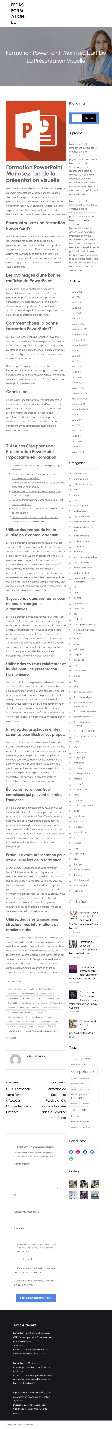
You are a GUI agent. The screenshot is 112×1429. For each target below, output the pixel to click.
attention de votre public (40, 989)
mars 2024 (77, 441)
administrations (81, 473)
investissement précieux (42, 1017)
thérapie (78, 864)
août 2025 (77, 350)
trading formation (82, 869)
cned (76, 592)
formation (39, 1012)
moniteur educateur (83, 805)
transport (78, 875)
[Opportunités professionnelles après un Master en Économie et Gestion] (73, 969)
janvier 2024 (78, 452)
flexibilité (86, 1103)
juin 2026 (76, 297)
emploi (77, 654)
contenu (38, 998)
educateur (79, 649)
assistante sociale (82, 541)
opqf (76, 811)
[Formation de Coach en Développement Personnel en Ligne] (73, 944)
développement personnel (80, 1089)
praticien (78, 827)
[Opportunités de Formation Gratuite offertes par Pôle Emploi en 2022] (73, 1024)
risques (77, 843)
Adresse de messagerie (27, 1211)
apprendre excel (82, 516)
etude (77, 676)
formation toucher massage (83, 724)
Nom (17, 1195)
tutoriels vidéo (14, 1031)
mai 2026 (76, 302)
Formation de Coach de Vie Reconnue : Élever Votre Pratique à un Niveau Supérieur (83, 1000)
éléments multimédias (29, 1008)
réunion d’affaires (46, 1026)
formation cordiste (83, 692)
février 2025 (78, 382)
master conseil (81, 789)
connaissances (77, 1083)
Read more (39, 1353)
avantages (74, 1059)
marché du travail (80, 1121)
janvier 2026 (78, 324)
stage (77, 859)
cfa (75, 587)
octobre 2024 (78, 404)
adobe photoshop (83, 484)
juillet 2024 (77, 420)
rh (75, 837)
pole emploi (80, 821)
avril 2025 (76, 372)
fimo (76, 681)
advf (76, 489)
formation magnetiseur (85, 711)
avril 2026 (76, 308)
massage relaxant (82, 773)
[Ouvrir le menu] (55, 14)
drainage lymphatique (84, 624)
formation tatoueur (83, 716)
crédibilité (12, 1003)
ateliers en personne (16, 989)
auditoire (12, 994)
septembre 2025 (80, 345)
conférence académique (18, 998)
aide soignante (81, 505)
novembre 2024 (79, 398)
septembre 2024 (80, 409)
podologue (79, 816)
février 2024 (78, 446)
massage (78, 768)
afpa (76, 495)
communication (27, 994)
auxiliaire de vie (81, 562)
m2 (75, 747)
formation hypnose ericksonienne (83, 704)
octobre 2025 (78, 340)
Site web (19, 1228)
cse (75, 614)
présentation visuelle (49, 1021)
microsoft (78, 800)
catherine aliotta (82, 573)
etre (76, 665)
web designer (81, 885)
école (76, 644)
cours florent (80, 608)
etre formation (81, 670)
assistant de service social (83, 529)
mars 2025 (77, 377)
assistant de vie (81, 535)
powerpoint (30, 1021)
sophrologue (80, 853)
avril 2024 (76, 436)
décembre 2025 (79, 329)
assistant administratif (84, 521)
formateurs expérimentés (19, 1012)
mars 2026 (77, 313)
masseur (78, 778)
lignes (77, 741)
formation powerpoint (17, 1017)
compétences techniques (80, 1078)
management (80, 752)
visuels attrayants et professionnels (41, 1031)
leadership (75, 1116)
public (31, 1026)
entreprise (79, 660)
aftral (76, 500)
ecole (76, 638)
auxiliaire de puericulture (86, 557)
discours (11, 1008)
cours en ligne (53, 998)
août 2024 (77, 414)
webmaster (80, 891)
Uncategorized (14, 981)
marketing (79, 762)
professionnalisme (15, 1026)
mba (76, 794)
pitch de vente (14, 1021)
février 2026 (78, 318)
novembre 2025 (79, 334)
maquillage (79, 757)
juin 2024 (76, 425)
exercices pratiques (52, 1008)
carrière (86, 1058)
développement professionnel (34, 1003)
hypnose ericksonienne (85, 736)
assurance (79, 546)
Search (89, 118)
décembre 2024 (79, 393)
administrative (81, 479)
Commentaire (22, 1163)
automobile (79, 551)
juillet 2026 (77, 292)
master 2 (78, 784)
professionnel (80, 832)
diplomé (78, 619)
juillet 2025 (77, 356)
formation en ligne (83, 697)
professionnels (89, 1127)
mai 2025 (76, 366)
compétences (45, 994)
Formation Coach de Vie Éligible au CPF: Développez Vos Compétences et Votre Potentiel (83, 920)
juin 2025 (76, 361)
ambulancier (80, 511)
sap (76, 848)
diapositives (57, 1003)
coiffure (77, 597)
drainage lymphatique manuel (84, 632)
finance (77, 686)
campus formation (83, 567)
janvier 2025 (78, 388)
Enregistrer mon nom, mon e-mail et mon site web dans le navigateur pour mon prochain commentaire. (36, 1247)
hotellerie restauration (84, 731)
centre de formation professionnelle (84, 580)
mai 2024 (76, 430)
